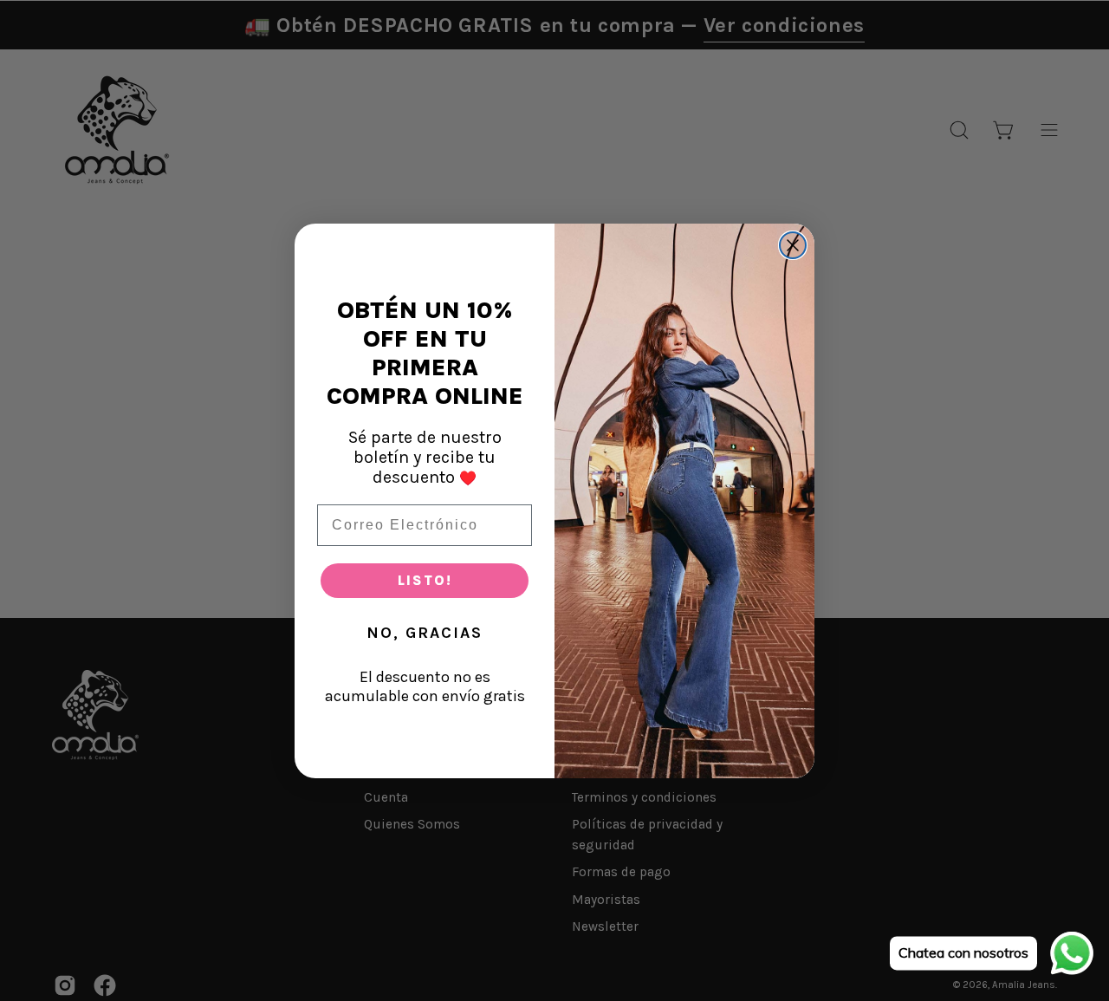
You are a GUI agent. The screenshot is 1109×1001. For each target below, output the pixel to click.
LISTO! (425, 580)
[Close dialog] (793, 245)
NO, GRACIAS (424, 632)
